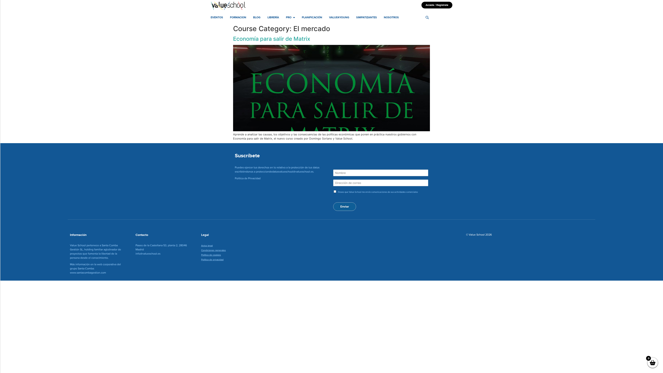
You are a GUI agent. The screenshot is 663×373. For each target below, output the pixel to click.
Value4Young (339, 17)
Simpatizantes (366, 17)
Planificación (312, 17)
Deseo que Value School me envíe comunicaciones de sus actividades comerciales (378, 192)
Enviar (344, 206)
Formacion (238, 17)
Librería (273, 17)
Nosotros (391, 17)
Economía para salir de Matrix (271, 38)
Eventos (217, 17)
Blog (257, 17)
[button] (427, 17)
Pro (288, 17)
